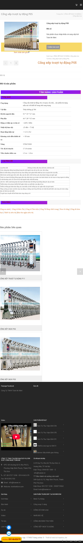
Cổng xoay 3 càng (40, 504)
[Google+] (67, 541)
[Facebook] (62, 541)
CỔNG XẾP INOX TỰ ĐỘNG (61, 56)
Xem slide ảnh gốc (21, 52)
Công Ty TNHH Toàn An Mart (11, 391)
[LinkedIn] (71, 541)
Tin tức (3, 521)
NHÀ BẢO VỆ (38, 516)
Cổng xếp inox (74, 56)
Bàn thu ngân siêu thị (25, 212)
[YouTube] (80, 541)
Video (3, 516)
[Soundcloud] (75, 541)
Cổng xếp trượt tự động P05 (60, 58)
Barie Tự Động (39, 499)
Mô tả (2, 75)
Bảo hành (4, 504)
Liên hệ (3, 527)
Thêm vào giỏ (53, 47)
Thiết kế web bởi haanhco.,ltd (56, 538)
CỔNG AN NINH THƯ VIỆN (43, 521)
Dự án (3, 510)
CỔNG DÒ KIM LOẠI (41, 510)
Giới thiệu (4, 499)
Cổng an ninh (5, 209)
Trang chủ (59, 14)
